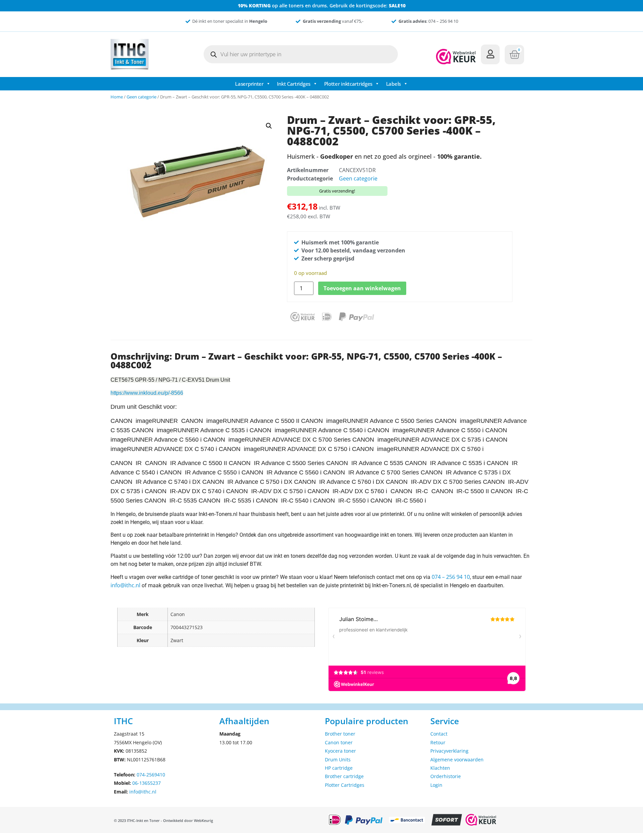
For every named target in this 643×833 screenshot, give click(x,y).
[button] (269, 126)
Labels (393, 83)
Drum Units (338, 759)
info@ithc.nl (125, 585)
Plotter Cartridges (344, 785)
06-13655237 (146, 783)
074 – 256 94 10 (451, 577)
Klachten (440, 768)
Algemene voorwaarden (457, 759)
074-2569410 (151, 774)
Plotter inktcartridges (348, 83)
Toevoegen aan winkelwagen (362, 288)
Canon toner (339, 742)
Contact (438, 734)
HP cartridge (339, 768)
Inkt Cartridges (293, 83)
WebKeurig (203, 820)
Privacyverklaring (449, 751)
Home (117, 97)
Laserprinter (249, 83)
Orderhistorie (445, 776)
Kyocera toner (340, 751)
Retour (437, 742)
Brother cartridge (344, 776)
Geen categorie (141, 97)
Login (436, 785)
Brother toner (340, 734)
